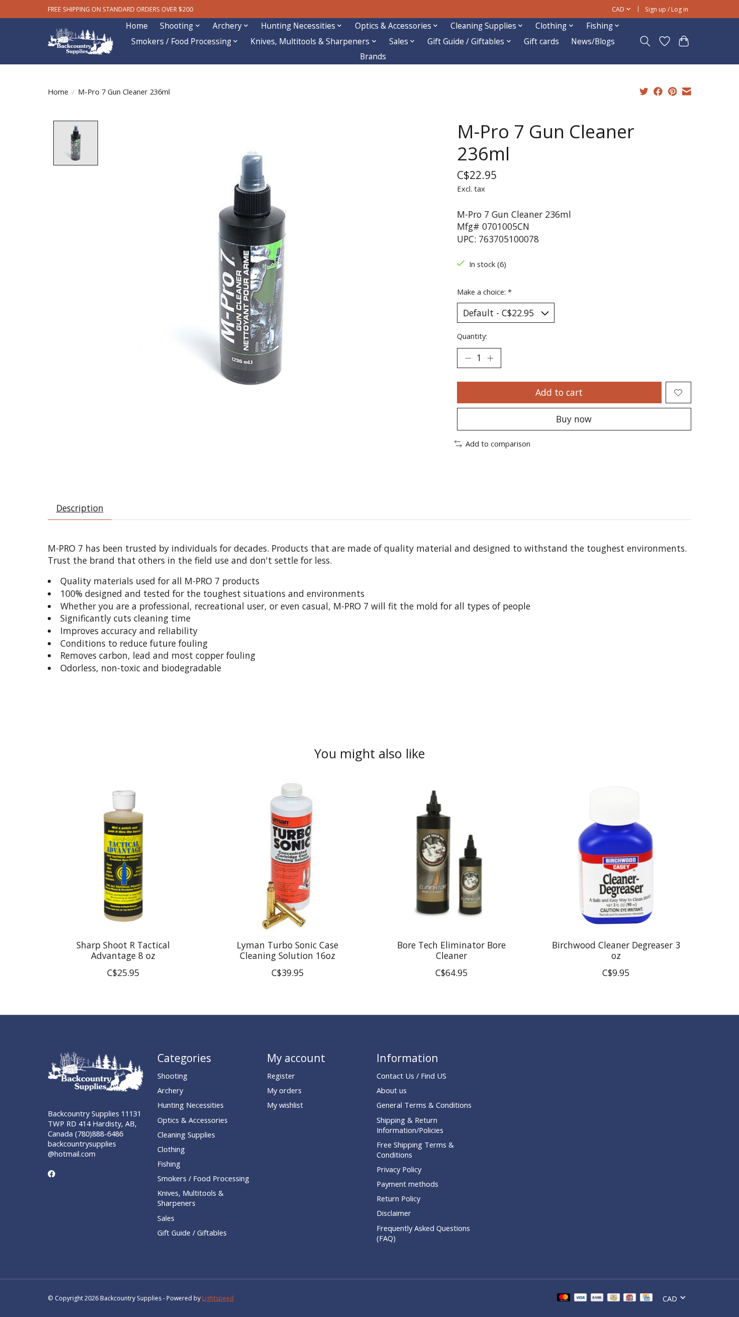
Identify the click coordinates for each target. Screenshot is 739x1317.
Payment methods (407, 1184)
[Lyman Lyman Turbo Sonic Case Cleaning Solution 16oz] (287, 856)
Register (281, 1076)
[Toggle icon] (645, 41)
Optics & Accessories (192, 1120)
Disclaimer (394, 1213)
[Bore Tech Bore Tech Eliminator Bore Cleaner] (452, 856)
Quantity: (472, 336)
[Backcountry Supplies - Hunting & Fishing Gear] (80, 41)
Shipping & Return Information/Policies (410, 1125)
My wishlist (285, 1105)
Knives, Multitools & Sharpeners (190, 1198)
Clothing (171, 1149)
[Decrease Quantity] (468, 358)
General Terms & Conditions (424, 1105)
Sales (165, 1218)
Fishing (168, 1164)
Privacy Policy (399, 1169)
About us (392, 1090)
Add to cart (559, 392)
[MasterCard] (563, 1298)
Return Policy (398, 1198)
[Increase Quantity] (490, 358)
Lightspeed (218, 1298)
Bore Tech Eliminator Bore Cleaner (451, 950)
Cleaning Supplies (186, 1134)
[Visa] (580, 1298)
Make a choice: (484, 292)
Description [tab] (80, 508)
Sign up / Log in (666, 9)
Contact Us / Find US (411, 1076)
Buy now (574, 419)
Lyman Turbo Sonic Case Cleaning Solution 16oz (287, 950)
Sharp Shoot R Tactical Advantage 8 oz (123, 950)
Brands (373, 56)
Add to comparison (498, 443)
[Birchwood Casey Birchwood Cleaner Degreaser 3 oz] (616, 856)
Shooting (172, 1076)
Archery (170, 1090)
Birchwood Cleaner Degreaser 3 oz (616, 950)
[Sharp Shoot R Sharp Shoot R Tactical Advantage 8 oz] (123, 856)
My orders (284, 1090)
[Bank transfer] (597, 1298)
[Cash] (613, 1298)
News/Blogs (593, 41)
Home (137, 26)
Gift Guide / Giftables (192, 1232)
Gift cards (541, 41)
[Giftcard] (629, 1298)
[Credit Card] (646, 1298)
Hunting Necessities (190, 1105)
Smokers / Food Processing (203, 1178)
